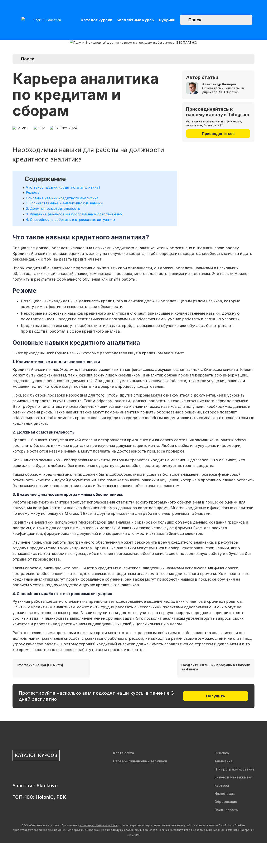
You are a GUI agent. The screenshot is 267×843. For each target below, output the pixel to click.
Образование (225, 802)
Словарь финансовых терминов (140, 761)
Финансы (222, 753)
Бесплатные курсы (136, 20)
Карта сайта (123, 753)
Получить (215, 696)
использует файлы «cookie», (98, 825)
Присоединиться (218, 133)
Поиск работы (226, 810)
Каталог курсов (96, 20)
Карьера (221, 785)
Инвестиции (224, 793)
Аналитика (223, 761)
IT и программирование (234, 769)
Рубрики (167, 20)
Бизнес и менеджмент (233, 777)
